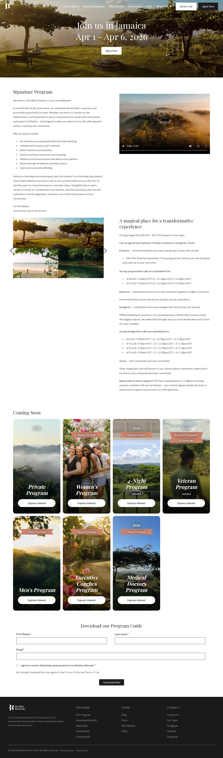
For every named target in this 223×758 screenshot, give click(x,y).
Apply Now (208, 6)
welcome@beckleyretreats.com (144, 389)
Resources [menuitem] (162, 6)
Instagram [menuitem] (172, 725)
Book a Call (186, 6)
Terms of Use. (92, 672)
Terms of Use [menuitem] (82, 750)
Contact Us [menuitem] (173, 714)
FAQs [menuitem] (149, 6)
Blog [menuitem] (124, 714)
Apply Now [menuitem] (82, 725)
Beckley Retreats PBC (27, 750)
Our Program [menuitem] (71, 6)
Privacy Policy (72, 672)
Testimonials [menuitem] (135, 6)
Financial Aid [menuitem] (83, 736)
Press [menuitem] (124, 720)
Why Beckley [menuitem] (116, 6)
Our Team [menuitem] (172, 720)
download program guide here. (30, 210)
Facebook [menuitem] (172, 736)
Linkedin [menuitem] (171, 731)
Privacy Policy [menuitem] (67, 750)
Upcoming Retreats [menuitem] (94, 6)
